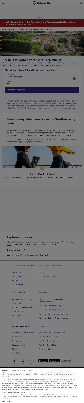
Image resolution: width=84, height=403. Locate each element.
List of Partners (6, 401)
